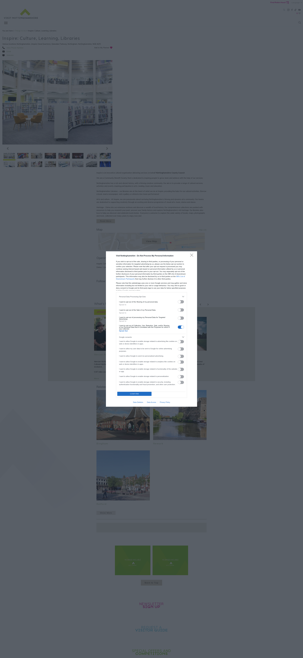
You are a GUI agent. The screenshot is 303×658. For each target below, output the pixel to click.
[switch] (181, 301)
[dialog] (151, 329)
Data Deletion (138, 402)
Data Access (151, 402)
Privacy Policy (165, 402)
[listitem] (151, 296)
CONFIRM (134, 394)
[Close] (192, 256)
